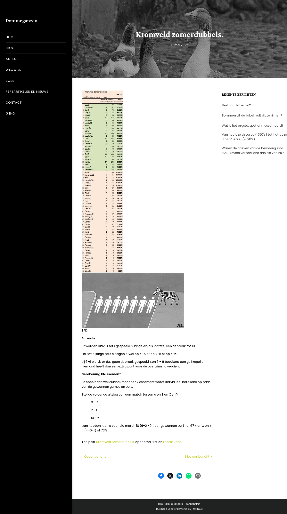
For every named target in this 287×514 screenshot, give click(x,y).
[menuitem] (36, 37)
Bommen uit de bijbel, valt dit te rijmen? (252, 115)
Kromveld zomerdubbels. (115, 442)
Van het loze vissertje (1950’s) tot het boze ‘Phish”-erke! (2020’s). (254, 136)
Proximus (197, 508)
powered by (184, 508)
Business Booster (166, 508)
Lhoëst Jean (172, 442)
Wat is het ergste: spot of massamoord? (252, 125)
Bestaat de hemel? (236, 105)
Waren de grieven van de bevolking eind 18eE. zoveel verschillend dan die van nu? (253, 150)
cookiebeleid (193, 504)
